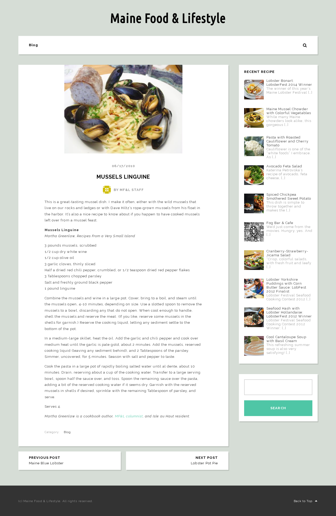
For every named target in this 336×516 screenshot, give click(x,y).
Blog (33, 45)
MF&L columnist (129, 416)
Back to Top (303, 501)
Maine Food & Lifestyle (168, 17)
